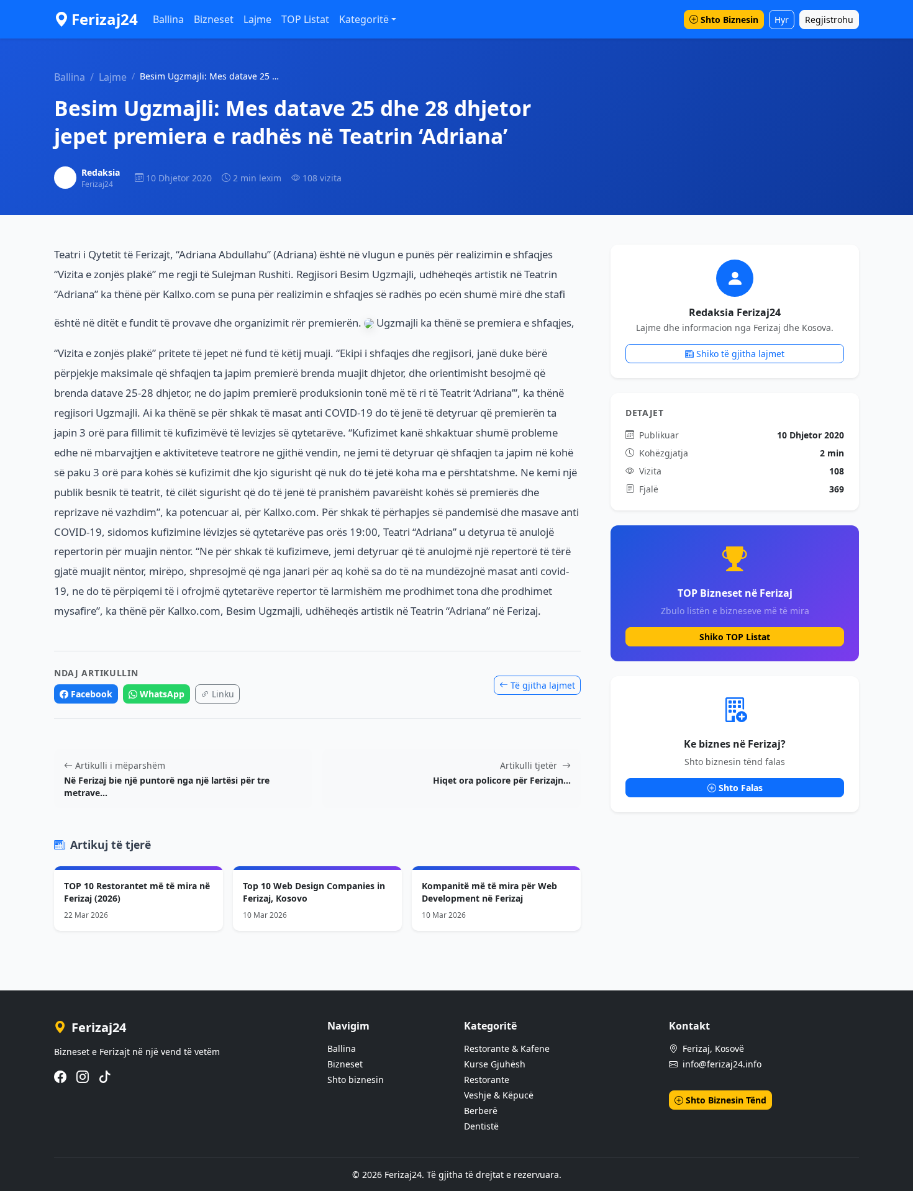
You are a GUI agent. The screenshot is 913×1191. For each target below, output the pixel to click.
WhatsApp (162, 694)
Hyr (781, 19)
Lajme (257, 19)
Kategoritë (364, 19)
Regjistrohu (829, 19)
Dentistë (481, 1126)
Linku (223, 694)
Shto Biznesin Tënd (726, 1100)
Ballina (168, 19)
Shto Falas (741, 788)
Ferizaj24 (104, 19)
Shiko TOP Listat (734, 637)
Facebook (91, 694)
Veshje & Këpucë (499, 1095)
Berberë (480, 1110)
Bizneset (214, 19)
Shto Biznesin (729, 19)
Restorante (486, 1079)
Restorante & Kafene (507, 1048)
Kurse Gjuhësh (494, 1064)
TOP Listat (305, 19)
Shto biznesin (355, 1079)
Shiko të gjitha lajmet (740, 354)
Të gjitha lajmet (543, 685)
